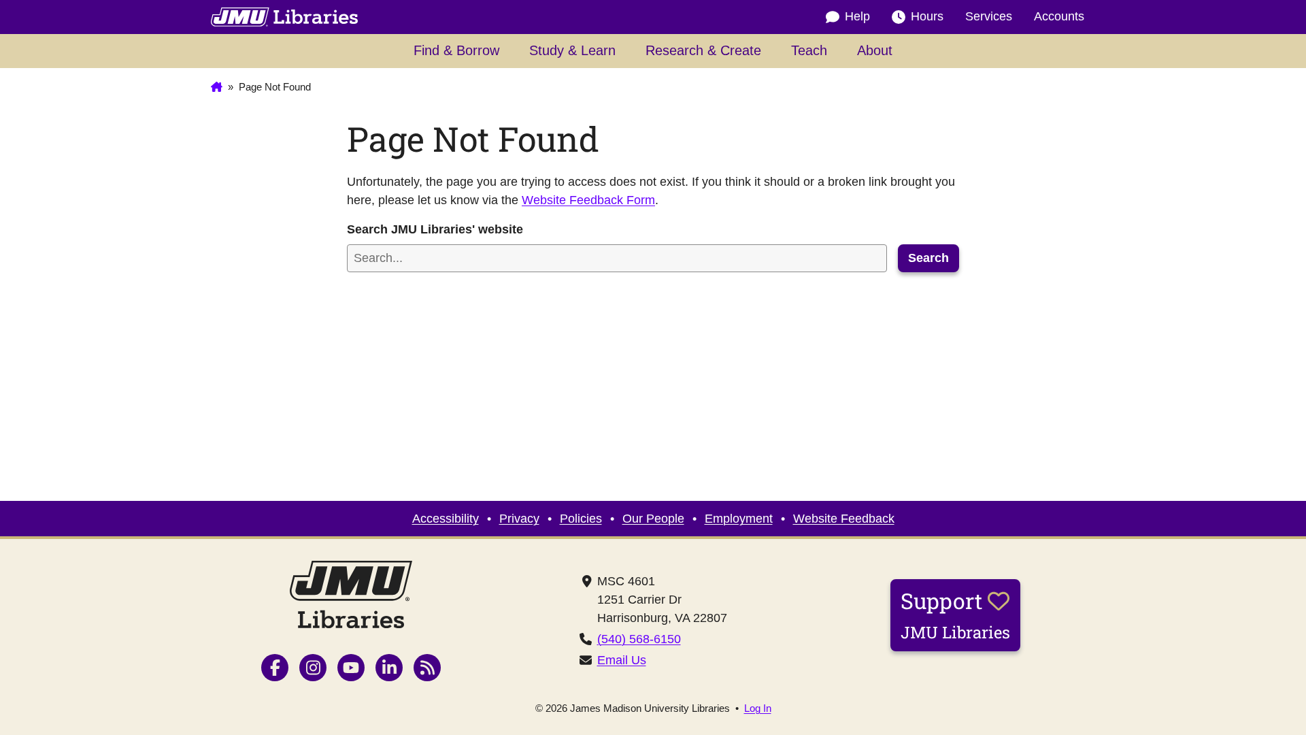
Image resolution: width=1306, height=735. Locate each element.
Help (857, 16)
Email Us (621, 660)
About (874, 50)
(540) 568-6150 (639, 639)
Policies (581, 518)
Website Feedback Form (588, 200)
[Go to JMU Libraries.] (216, 87)
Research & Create (703, 50)
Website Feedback (843, 518)
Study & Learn (572, 50)
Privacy (519, 518)
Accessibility (445, 518)
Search (928, 258)
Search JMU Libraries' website (435, 229)
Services (988, 16)
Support (955, 614)
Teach (809, 50)
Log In (757, 708)
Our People (653, 518)
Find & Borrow (456, 50)
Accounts (1059, 16)
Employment (739, 518)
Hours (927, 16)
